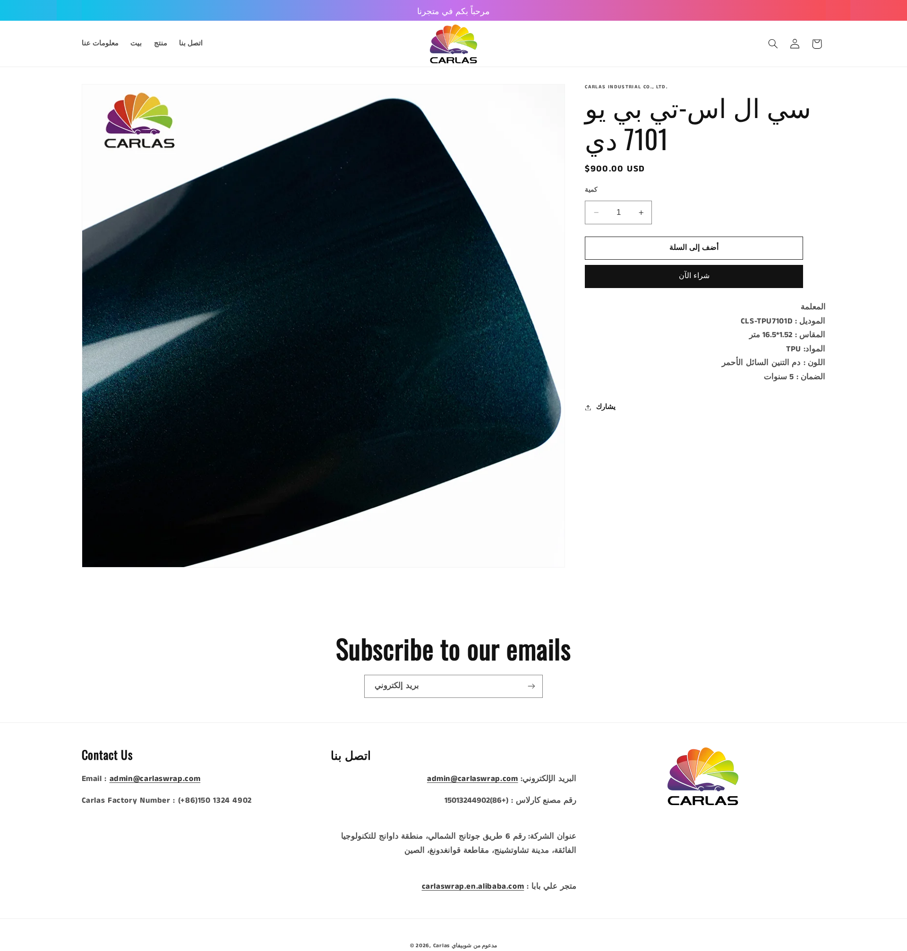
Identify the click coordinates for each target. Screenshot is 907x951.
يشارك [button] (606, 407)
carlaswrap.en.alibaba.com (473, 886)
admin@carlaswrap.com (155, 778)
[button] (773, 44)
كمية (591, 190)
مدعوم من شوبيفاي (474, 946)
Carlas (441, 946)
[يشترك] (531, 686)
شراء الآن (694, 276)
